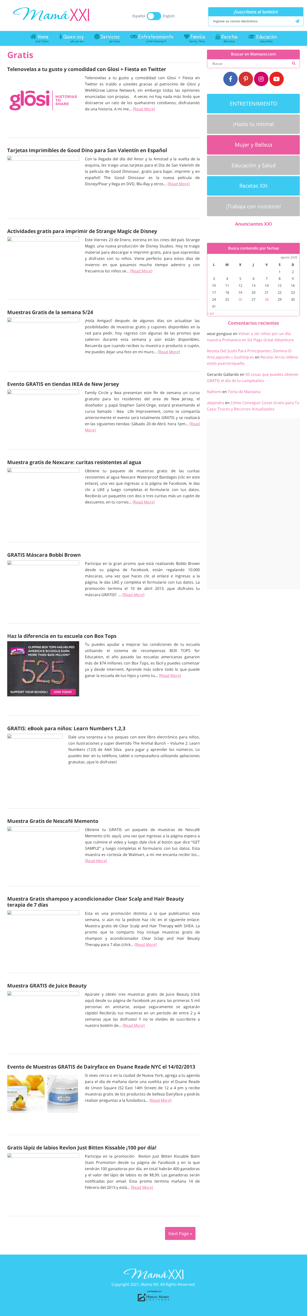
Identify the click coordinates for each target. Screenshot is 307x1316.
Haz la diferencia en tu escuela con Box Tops (61, 636)
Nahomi (214, 391)
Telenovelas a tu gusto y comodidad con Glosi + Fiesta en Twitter (86, 69)
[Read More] (144, 109)
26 (240, 299)
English (169, 15)
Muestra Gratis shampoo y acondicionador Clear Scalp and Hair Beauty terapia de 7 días (95, 901)
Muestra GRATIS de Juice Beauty (47, 985)
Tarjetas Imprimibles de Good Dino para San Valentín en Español (87, 150)
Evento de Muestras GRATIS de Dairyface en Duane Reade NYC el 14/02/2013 (101, 1066)
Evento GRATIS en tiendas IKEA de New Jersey (63, 384)
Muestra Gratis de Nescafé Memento (52, 821)
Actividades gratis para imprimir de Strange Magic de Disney (82, 231)
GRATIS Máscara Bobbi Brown (44, 554)
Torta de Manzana (244, 391)
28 (267, 299)
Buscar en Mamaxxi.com (253, 54)
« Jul (210, 313)
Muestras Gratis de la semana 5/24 (50, 312)
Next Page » (180, 1233)
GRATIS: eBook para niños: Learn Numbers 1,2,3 (66, 728)
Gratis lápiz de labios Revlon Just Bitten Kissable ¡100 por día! (81, 1147)
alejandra (215, 402)
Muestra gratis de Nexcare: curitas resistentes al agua (74, 462)
